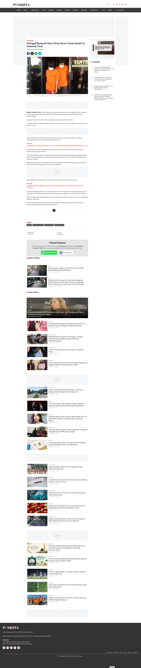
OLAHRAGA (59, 10)
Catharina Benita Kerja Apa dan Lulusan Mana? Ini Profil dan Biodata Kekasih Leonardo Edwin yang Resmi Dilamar (67, 419)
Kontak (129, 652)
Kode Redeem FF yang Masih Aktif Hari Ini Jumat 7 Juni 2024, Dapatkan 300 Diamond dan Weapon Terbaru (57, 145)
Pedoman (135, 652)
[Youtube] (122, 4)
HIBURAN (67, 10)
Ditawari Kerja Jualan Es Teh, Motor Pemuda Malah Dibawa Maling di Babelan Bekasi (66, 269)
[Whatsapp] (36, 53)
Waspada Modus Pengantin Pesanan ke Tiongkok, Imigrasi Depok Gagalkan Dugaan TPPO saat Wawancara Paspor (65, 339)
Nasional (50, 543)
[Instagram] (119, 4)
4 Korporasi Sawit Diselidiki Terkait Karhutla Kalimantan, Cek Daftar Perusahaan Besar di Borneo (104, 69)
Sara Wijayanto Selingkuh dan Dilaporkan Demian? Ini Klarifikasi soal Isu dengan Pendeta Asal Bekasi (66, 325)
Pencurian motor (38, 225)
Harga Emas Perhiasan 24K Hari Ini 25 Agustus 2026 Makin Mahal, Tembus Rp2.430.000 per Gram (66, 507)
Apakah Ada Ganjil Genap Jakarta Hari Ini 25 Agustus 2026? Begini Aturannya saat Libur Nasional (66, 520)
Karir (125, 652)
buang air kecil (59, 225)
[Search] (109, 5)
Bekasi (29, 225)
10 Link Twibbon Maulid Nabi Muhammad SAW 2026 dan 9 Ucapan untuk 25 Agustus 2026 (67, 560)
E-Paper (18, 10)
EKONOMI (51, 10)
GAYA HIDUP (84, 10)
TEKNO (44, 10)
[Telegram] (40, 53)
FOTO (103, 10)
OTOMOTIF (75, 10)
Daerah (29, 310)
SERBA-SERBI (94, 10)
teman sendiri (49, 225)
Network (121, 10)
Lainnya (110, 10)
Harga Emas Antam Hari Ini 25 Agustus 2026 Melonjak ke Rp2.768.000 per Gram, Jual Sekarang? (67, 444)
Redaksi (117, 652)
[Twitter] (116, 4)
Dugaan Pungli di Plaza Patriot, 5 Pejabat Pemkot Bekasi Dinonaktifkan (103, 87)
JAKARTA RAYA (35, 10)
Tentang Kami (109, 652)
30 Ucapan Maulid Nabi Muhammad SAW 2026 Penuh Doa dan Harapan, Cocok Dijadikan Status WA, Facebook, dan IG (66, 548)
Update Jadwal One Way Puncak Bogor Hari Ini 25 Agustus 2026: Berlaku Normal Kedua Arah (65, 391)
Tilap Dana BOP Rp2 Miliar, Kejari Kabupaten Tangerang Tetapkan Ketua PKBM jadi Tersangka (67, 431)
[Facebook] (113, 4)
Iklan (121, 652)
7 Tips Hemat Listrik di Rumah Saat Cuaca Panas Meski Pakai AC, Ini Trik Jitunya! (103, 79)
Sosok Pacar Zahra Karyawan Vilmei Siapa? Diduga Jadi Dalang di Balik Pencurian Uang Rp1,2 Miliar (67, 364)
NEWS (25, 10)
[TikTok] (125, 4)
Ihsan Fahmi (30, 234)
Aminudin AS (60, 234)
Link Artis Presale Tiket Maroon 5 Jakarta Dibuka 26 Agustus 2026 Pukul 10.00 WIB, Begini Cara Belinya (66, 405)
